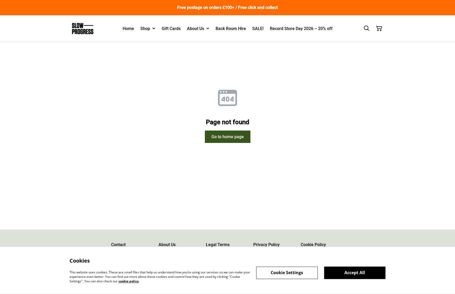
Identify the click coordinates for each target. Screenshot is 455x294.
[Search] (366, 28)
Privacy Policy (266, 244)
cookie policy (128, 281)
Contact (118, 244)
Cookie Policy (313, 244)
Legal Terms (218, 244)
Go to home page (227, 136)
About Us (167, 244)
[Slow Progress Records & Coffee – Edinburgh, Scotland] (83, 29)
